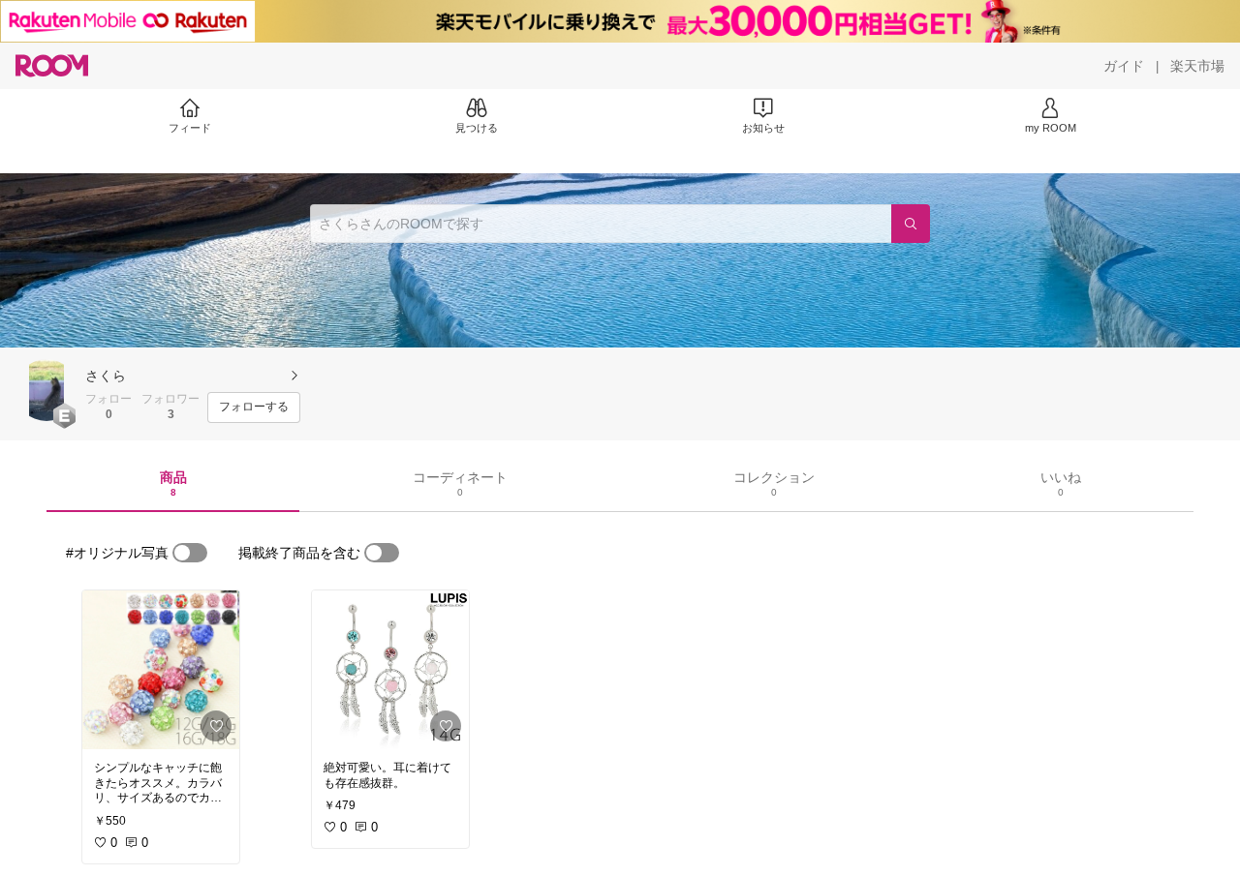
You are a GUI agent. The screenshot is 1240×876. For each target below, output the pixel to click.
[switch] (189, 552)
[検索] (910, 223)
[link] (160, 669)
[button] (47, 390)
